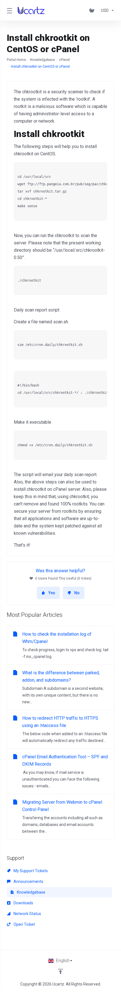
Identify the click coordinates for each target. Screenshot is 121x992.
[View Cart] (93, 10)
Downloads (23, 903)
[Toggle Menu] (9, 10)
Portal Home (16, 60)
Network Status (27, 913)
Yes (51, 593)
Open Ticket (24, 924)
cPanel (64, 60)
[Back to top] (60, 971)
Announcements (28, 881)
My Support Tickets (30, 871)
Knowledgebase (42, 60)
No (77, 593)
